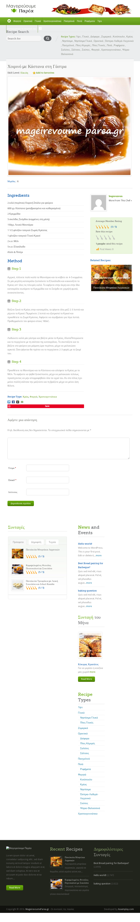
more (99, 555)
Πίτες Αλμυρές (83, 45)
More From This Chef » (120, 200)
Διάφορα (95, 36)
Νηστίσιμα (67, 41)
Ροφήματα (90, 21)
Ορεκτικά (28, 21)
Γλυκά (38, 21)
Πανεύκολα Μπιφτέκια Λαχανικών (43, 549)
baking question (87, 590)
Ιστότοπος (12, 492)
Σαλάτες (65, 49)
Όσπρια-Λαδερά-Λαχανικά (119, 41)
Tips (99, 21)
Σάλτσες (75, 49)
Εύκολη (24, 72)
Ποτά (79, 21)
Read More (86, 679)
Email (12, 480)
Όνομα (12, 468)
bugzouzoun (115, 196)
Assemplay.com (126, 909)
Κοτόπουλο (119, 36)
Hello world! (85, 543)
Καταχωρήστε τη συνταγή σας (21, 29)
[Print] (22, 401)
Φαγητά (17, 21)
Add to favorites (45, 72)
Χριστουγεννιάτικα (52, 21)
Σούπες (86, 49)
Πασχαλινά (69, 21)
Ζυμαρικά (106, 36)
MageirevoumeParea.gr (37, 909)
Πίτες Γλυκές (98, 45)
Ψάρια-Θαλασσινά (90, 808)
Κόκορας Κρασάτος (88, 664)
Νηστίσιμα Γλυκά (83, 41)
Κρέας (129, 36)
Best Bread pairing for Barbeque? (111, 863)
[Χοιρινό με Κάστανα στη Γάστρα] (8, 401)
